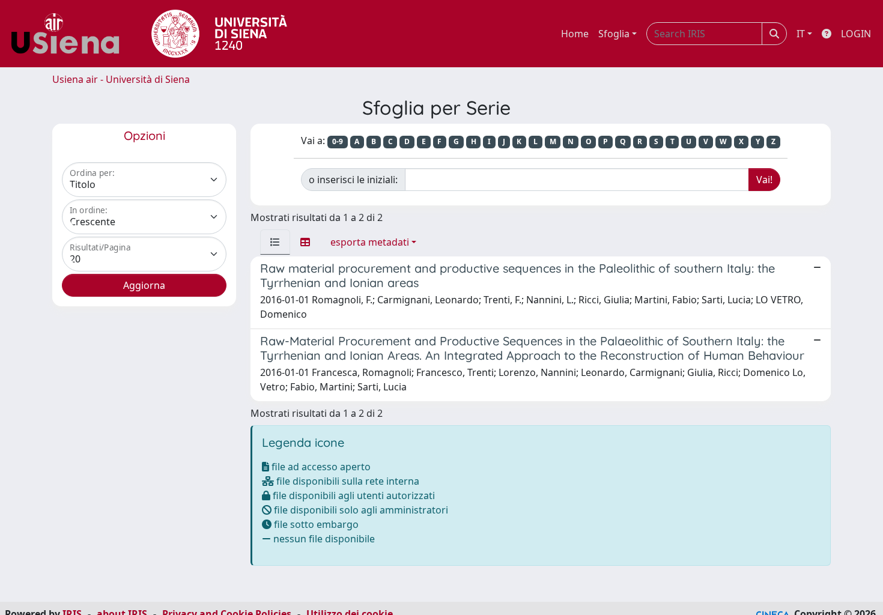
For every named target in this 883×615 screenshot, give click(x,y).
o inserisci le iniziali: (353, 179)
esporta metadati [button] (369, 242)
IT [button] (801, 33)
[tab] (275, 242)
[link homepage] (69, 33)
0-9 (337, 141)
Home (575, 33)
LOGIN (856, 33)
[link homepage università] (219, 33)
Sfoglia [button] (614, 33)
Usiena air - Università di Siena (121, 79)
